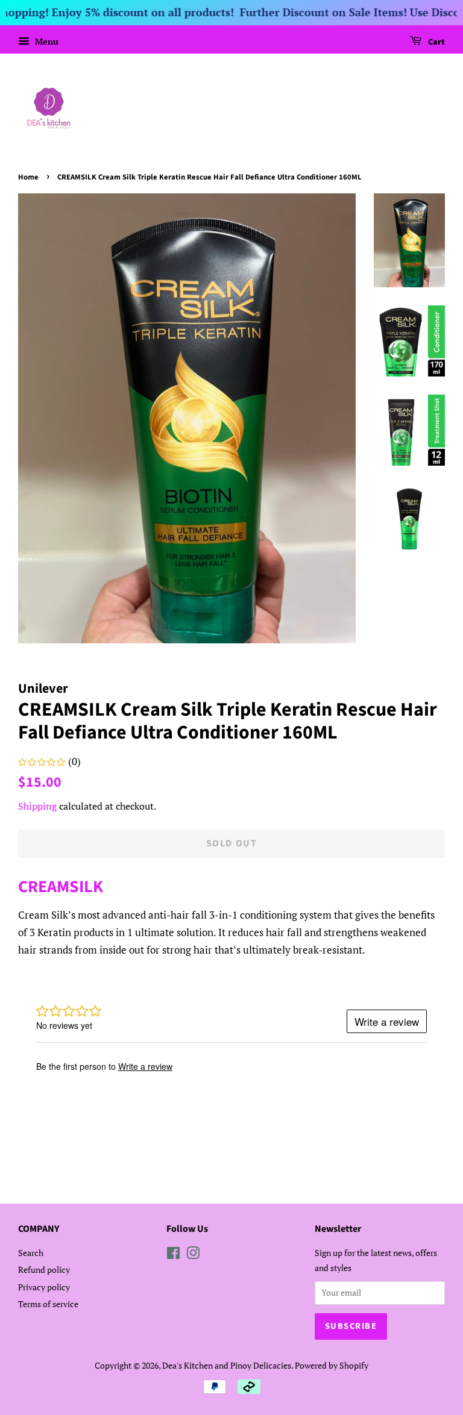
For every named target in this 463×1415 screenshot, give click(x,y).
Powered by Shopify (331, 1365)
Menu (45, 41)
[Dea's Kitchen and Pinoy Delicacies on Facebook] (173, 1255)
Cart (435, 42)
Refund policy (44, 1269)
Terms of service (48, 1304)
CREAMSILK (60, 887)
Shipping (37, 806)
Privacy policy (44, 1287)
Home (28, 177)
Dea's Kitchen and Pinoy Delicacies (226, 1365)
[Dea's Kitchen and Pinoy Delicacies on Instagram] (193, 1255)
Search (30, 1252)
